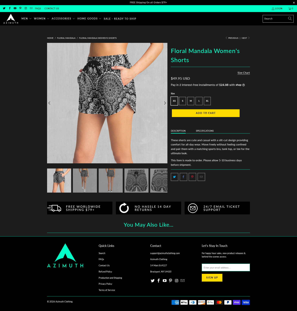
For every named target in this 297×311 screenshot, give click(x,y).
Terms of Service (107, 290)
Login (278, 8)
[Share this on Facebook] (183, 177)
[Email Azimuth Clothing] (30, 8)
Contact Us (52, 8)
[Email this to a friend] (201, 177)
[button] (26, 18)
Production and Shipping (110, 277)
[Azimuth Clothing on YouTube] (14, 8)
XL (207, 100)
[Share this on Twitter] (174, 177)
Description (178, 130)
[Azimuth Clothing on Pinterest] (20, 8)
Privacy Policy (105, 283)
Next (245, 38)
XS (174, 100)
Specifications (205, 130)
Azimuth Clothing (64, 301)
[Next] (165, 103)
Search (102, 253)
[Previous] (49, 103)
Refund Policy (105, 271)
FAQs (38, 8)
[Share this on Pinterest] (192, 177)
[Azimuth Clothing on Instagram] (25, 8)
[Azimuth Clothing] (10, 19)
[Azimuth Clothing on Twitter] (4, 8)
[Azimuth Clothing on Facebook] (9, 8)
